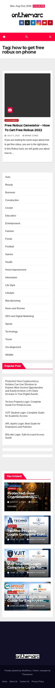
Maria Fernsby (37, 539)
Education (10, 215)
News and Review (15, 308)
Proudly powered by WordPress (18, 670)
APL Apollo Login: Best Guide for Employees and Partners (26, 600)
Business (10, 192)
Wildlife (9, 355)
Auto (7, 177)
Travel (8, 339)
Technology (11, 331)
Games (9, 254)
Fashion (9, 231)
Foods (8, 239)
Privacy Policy (38, 681)
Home (4, 681)
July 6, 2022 (13, 136)
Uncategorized (13, 347)
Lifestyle (9, 293)
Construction (12, 200)
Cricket (9, 208)
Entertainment (11, 120)
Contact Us (24, 681)
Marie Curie (31, 136)
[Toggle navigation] (50, 37)
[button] (26, 37)
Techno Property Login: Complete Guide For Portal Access (27, 534)
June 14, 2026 (17, 573)
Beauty (9, 184)
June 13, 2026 (17, 606)
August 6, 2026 (18, 502)
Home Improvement (15, 270)
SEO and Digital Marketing (19, 316)
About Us (13, 681)
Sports (8, 324)
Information (11, 277)
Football (9, 246)
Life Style (10, 285)
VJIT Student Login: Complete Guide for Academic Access (24, 567)
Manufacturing (13, 300)
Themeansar (27, 674)
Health (8, 262)
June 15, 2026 (17, 539)
